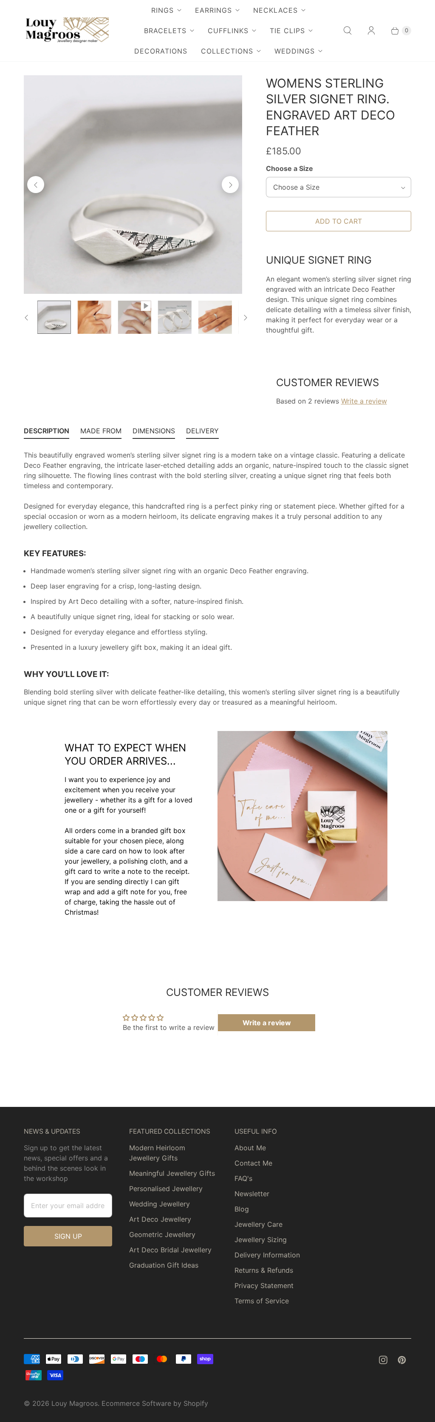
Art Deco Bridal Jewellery (170, 1250)
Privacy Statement (264, 1285)
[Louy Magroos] (66, 30)
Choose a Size (289, 168)
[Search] (347, 30)
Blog (241, 1209)
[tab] (46, 433)
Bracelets (165, 30)
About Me (250, 1147)
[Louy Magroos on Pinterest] (402, 1360)
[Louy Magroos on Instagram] (383, 1360)
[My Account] (371, 30)
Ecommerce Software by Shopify (155, 1403)
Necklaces (275, 10)
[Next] (230, 184)
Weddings (294, 51)
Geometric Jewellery (162, 1234)
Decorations (160, 51)
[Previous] (35, 184)
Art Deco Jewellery (160, 1219)
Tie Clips (287, 30)
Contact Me (253, 1163)
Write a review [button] (267, 1022)
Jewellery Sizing (260, 1239)
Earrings (213, 10)
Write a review (364, 401)
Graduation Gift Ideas (163, 1265)
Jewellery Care (258, 1224)
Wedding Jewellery (159, 1204)
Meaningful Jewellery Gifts (172, 1173)
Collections (227, 51)
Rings (162, 10)
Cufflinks (228, 30)
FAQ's (243, 1178)
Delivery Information (267, 1255)
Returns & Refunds (263, 1270)
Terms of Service (261, 1301)
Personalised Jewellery (166, 1188)
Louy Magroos (74, 1403)
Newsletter (251, 1193)
